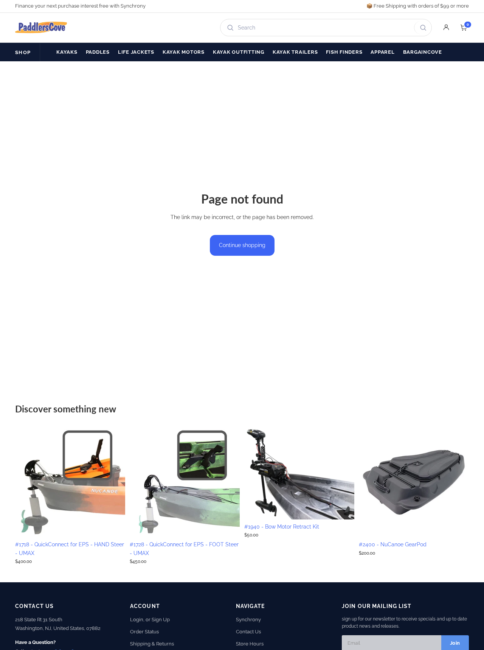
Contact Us (248, 631)
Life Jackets (136, 52)
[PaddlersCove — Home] (41, 28)
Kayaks (67, 52)
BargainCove (422, 52)
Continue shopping (242, 245)
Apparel (382, 52)
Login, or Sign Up (150, 619)
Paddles (98, 52)
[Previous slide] (26, 482)
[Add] (113, 525)
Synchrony (248, 619)
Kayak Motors (184, 52)
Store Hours (250, 644)
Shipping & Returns (152, 644)
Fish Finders (344, 52)
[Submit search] (422, 27)
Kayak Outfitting (238, 52)
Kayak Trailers (295, 52)
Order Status (144, 631)
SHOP (23, 52)
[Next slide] (113, 482)
